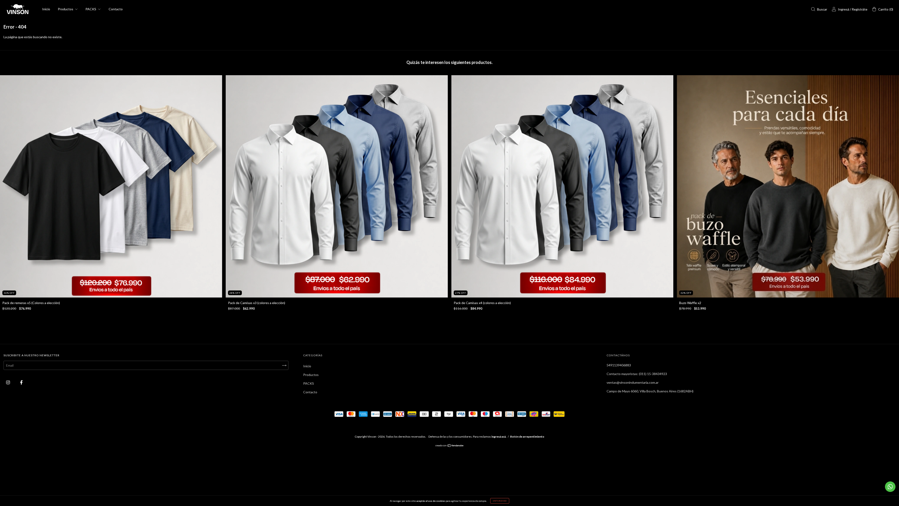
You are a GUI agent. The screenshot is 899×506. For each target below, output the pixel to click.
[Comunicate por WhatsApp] (890, 486)
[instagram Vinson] (8, 382)
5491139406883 (619, 365)
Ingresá (843, 9)
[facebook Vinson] (21, 382)
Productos (66, 9)
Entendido (500, 501)
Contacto (116, 9)
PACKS (91, 9)
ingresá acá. (498, 436)
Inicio (46, 9)
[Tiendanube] (449, 446)
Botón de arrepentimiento (527, 436)
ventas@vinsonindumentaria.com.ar (633, 382)
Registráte (859, 9)
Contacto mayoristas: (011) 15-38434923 (637, 374)
